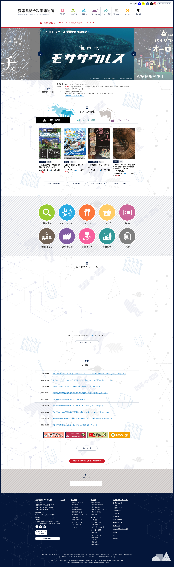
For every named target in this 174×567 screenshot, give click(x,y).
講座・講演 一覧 (96, 183)
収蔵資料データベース (120, 500)
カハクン (116, 535)
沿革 (115, 505)
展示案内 (84, 14)
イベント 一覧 (75, 183)
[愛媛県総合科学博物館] (36, 12)
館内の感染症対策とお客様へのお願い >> (87, 461)
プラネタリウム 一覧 (119, 183)
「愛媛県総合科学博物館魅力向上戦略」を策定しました (72, 399)
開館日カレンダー (77, 502)
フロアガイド (73, 14)
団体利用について (97, 524)
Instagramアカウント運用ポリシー (99, 554)
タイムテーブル (96, 522)
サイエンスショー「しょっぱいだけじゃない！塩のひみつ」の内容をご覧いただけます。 (83, 380)
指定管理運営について (105, 557)
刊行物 (115, 538)
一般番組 (94, 520)
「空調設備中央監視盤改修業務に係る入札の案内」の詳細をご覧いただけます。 (80, 393)
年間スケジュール (86, 343)
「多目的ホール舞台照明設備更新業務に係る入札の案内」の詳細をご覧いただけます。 (83, 412)
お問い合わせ (166, 4)
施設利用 (75, 505)
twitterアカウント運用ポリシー (122, 554)
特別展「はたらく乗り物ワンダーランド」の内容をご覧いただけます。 (77, 386)
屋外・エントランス (100, 509)
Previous (40, 53)
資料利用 (75, 507)
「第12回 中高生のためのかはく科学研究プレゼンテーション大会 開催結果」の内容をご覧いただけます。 (89, 374)
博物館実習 (95, 544)
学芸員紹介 (117, 510)
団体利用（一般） (77, 509)
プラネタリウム (95, 14)
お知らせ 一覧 (86, 448)
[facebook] (147, 3)
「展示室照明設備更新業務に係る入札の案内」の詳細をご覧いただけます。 (79, 406)
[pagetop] (161, 556)
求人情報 (138, 14)
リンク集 (91, 557)
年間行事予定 (48, 538)
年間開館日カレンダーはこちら (74, 96)
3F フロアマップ (77, 524)
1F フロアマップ (77, 520)
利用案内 (62, 14)
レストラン (116, 526)
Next (133, 53)
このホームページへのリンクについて (73, 557)
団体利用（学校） (77, 512)
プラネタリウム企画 (98, 527)
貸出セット (95, 539)
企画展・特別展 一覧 (53, 183)
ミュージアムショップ (120, 529)
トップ (63, 500)
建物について (118, 508)
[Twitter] (151, 3)
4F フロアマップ (77, 527)
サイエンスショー (97, 535)
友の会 (115, 532)
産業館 (96, 507)
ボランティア (117, 522)
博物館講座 (95, 537)
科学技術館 (97, 505)
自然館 (96, 502)
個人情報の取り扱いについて (51, 554)
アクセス (127, 14)
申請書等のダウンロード (79, 514)
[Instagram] (154, 3)
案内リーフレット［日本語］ (41, 532)
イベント (94, 532)
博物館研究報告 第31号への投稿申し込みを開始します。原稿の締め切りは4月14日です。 (83, 418)
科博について (117, 14)
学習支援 (94, 542)
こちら (93, 335)
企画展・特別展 (96, 512)
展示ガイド (95, 514)
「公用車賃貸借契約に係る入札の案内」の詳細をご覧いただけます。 (76, 425)
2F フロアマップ (77, 522)
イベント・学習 (106, 14)
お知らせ (116, 516)
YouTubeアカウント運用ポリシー (74, 554)
